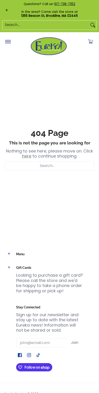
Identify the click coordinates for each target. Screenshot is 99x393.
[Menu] (8, 42)
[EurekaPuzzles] (48, 46)
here (26, 156)
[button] (90, 42)
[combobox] (46, 25)
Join (74, 342)
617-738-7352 (64, 4)
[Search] (92, 25)
